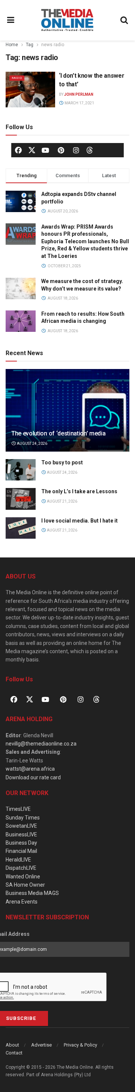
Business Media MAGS (32, 893)
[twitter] (32, 150)
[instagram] (76, 150)
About (12, 1045)
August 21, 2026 (61, 501)
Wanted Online (23, 877)
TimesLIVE (18, 809)
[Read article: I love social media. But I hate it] (21, 528)
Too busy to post (62, 462)
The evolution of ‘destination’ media (58, 433)
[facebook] (18, 150)
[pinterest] (61, 150)
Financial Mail (21, 851)
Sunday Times (23, 818)
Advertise (41, 1045)
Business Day (21, 843)
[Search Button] (124, 20)
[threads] (89, 150)
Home (12, 44)
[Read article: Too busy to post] (21, 469)
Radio (17, 78)
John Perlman (78, 94)
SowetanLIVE (21, 826)
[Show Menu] (11, 20)
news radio (52, 44)
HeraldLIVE (18, 860)
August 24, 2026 (31, 443)
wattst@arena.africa (30, 769)
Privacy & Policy (80, 1045)
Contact (14, 1053)
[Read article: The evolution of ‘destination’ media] (67, 413)
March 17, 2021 (79, 103)
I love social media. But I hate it (79, 521)
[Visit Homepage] (67, 20)
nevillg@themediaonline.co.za (41, 744)
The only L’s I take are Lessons (79, 491)
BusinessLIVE (21, 834)
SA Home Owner (25, 885)
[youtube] (45, 150)
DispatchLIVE (21, 868)
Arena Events (22, 902)
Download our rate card (33, 777)
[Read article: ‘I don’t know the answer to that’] (30, 89)
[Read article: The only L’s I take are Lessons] (21, 498)
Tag (29, 44)
